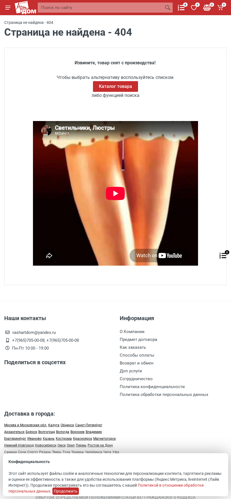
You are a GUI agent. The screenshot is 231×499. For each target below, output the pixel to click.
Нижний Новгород (19, 445)
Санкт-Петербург (88, 425)
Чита (107, 452)
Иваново (34, 439)
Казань (49, 439)
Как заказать (133, 347)
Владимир (94, 432)
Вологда (62, 432)
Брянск (31, 432)
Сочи (22, 452)
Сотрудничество (136, 378)
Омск (61, 445)
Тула (66, 452)
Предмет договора (138, 339)
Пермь (81, 445)
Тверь (56, 452)
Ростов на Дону (100, 445)
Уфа (115, 452)
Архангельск (14, 432)
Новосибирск (45, 445)
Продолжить (65, 491)
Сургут (32, 452)
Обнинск (67, 425)
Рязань (45, 452)
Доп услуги (131, 370)
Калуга (53, 425)
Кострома (64, 439)
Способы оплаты (137, 355)
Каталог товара (115, 86)
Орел (71, 445)
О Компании (132, 331)
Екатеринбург (15, 439)
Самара (10, 452)
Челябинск (93, 452)
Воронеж (77, 432)
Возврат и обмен (137, 363)
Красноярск (82, 439)
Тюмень (77, 452)
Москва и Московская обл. (25, 425)
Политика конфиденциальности (152, 386)
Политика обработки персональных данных (164, 394)
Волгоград (46, 432)
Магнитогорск (104, 439)
